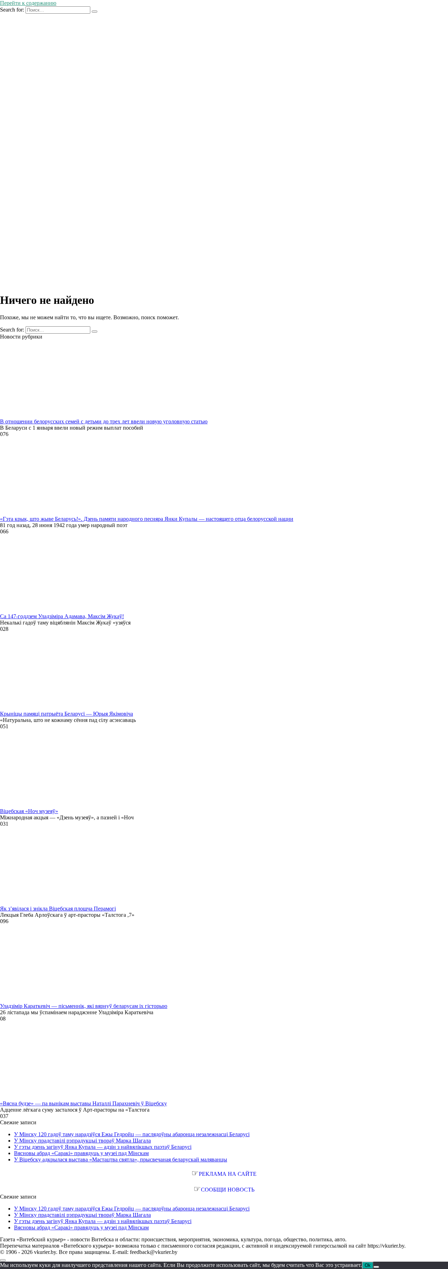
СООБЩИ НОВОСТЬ (227, 1190)
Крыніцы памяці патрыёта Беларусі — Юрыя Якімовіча (66, 714)
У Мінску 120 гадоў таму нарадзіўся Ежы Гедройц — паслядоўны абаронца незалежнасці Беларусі (132, 1134)
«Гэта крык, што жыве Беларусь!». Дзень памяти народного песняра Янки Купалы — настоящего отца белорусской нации (146, 519)
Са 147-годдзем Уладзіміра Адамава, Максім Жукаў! (62, 616)
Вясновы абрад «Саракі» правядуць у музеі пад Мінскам (81, 1153)
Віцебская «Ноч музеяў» (29, 811)
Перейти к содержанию (28, 3)
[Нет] (376, 1267)
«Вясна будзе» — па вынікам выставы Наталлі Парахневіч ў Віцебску (83, 1103)
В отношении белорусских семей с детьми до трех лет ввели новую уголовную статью (104, 421)
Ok (368, 1265)
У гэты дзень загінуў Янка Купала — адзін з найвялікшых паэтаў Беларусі (102, 1147)
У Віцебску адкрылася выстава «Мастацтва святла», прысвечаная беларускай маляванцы (120, 1159)
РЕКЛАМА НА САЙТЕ (228, 1174)
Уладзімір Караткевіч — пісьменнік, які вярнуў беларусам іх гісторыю (83, 1006)
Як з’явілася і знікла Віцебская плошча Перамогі (58, 909)
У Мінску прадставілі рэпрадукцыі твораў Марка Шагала (82, 1141)
